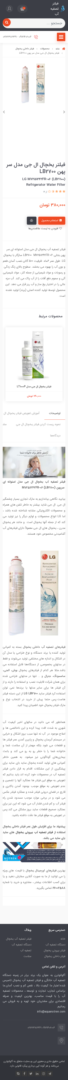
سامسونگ (59, 676)
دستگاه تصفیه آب (55, 944)
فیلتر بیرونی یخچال (54, 950)
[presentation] (64, 112)
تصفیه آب (25, 950)
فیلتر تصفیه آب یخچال (18, 939)
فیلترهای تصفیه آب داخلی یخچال (44, 647)
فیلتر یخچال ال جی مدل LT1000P (34, 387)
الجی (7, 670)
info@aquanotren (48, 1011)
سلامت (27, 956)
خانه (63, 939)
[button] (22, 9)
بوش (14, 670)
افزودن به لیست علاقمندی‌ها (43, 228)
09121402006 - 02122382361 (17, 37)
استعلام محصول (50, 220)
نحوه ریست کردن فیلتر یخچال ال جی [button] (38, 424)
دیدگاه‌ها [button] (55, 435)
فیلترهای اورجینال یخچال (41, 870)
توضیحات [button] (55, 413)
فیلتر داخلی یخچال (54, 956)
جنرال (47, 676)
